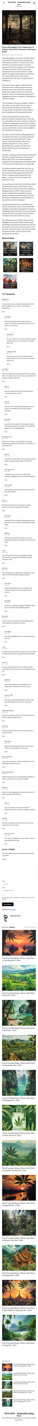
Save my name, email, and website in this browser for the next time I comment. (18, 898)
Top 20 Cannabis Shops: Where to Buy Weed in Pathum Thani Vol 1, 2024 (18, 1239)
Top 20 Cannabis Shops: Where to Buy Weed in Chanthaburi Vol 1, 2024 (18, 1064)
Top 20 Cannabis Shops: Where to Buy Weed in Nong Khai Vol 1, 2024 (18, 1204)
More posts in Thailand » (30, 927)
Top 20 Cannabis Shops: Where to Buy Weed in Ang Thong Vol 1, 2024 (18, 959)
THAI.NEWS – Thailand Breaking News (19, 1414)
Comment (4, 859)
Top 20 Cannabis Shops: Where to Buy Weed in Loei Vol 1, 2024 (18, 994)
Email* (3, 887)
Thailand (13, 909)
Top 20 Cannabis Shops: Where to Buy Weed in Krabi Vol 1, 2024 (18, 1029)
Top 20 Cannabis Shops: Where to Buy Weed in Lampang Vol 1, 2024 (18, 1274)
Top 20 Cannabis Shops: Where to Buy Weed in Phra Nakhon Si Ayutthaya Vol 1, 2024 (18, 1309)
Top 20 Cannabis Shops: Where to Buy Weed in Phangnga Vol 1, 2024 (18, 1099)
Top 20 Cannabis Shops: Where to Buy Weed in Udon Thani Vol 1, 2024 (18, 1134)
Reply (3, 311)
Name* (3, 881)
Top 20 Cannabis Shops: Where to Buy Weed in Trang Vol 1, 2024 (18, 1344)
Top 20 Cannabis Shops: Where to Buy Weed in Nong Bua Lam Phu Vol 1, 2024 (18, 1169)
